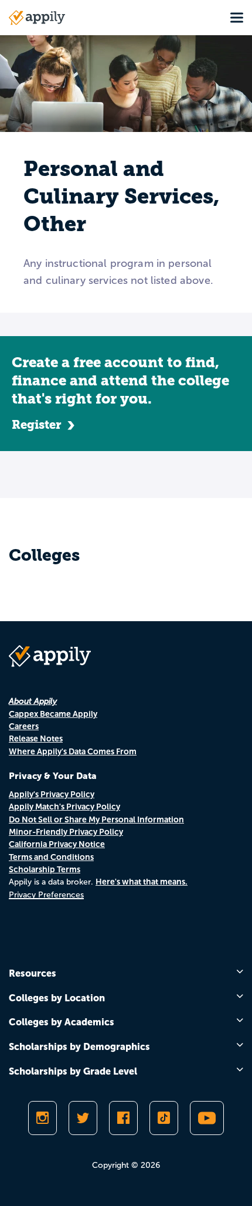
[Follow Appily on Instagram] (42, 1118)
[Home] (37, 17)
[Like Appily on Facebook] (123, 1118)
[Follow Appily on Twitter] (83, 1118)
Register (37, 425)
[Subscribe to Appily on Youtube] (207, 1118)
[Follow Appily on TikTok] (163, 1118)
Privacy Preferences (46, 894)
